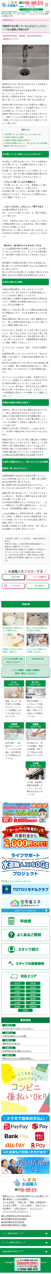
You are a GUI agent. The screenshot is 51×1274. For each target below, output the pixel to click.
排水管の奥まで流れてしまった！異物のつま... (12, 629)
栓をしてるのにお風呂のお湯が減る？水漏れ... (37, 629)
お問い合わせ (20, 1208)
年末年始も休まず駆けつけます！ (17, 1051)
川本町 (17, 1003)
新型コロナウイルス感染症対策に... (17, 1058)
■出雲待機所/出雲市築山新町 (14, 1219)
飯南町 (33, 999)
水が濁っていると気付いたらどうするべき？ (23, 134)
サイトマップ (36, 1208)
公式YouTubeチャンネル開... (14, 1036)
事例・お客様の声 (38, 1202)
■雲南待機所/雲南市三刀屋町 (14, 1225)
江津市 (17, 995)
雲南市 (33, 995)
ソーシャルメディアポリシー (15, 1211)
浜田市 (33, 983)
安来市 (33, 991)
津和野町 (33, 1006)
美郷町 (33, 1003)
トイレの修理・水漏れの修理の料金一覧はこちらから (25, 671)
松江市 (17, 983)
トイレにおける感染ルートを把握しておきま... (37, 650)
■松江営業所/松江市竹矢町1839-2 (15, 1216)
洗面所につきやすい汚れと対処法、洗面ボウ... (12, 650)
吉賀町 (25, 1010)
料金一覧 (22, 1202)
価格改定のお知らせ (11, 1043)
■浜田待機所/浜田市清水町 (13, 1222)
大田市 (17, 991)
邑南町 (17, 1006)
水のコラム (38, 12)
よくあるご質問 (9, 1205)
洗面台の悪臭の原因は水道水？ (17, 140)
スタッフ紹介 (26, 1205)
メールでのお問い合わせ (31, 9)
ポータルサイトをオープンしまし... (17, 1028)
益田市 (33, 987)
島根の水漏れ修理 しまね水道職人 (16, 12)
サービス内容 (8, 1202)
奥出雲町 (17, 999)
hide (27, 130)
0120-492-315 (38, 659)
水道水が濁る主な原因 (13, 137)
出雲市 (17, 987)
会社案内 (6, 1208)
